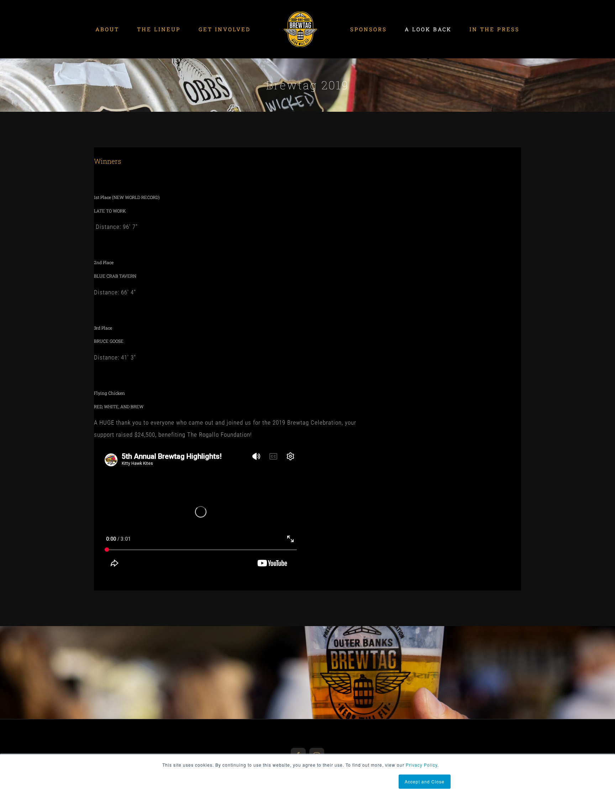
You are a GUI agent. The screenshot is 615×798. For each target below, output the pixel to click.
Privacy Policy (421, 765)
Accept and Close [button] (425, 781)
